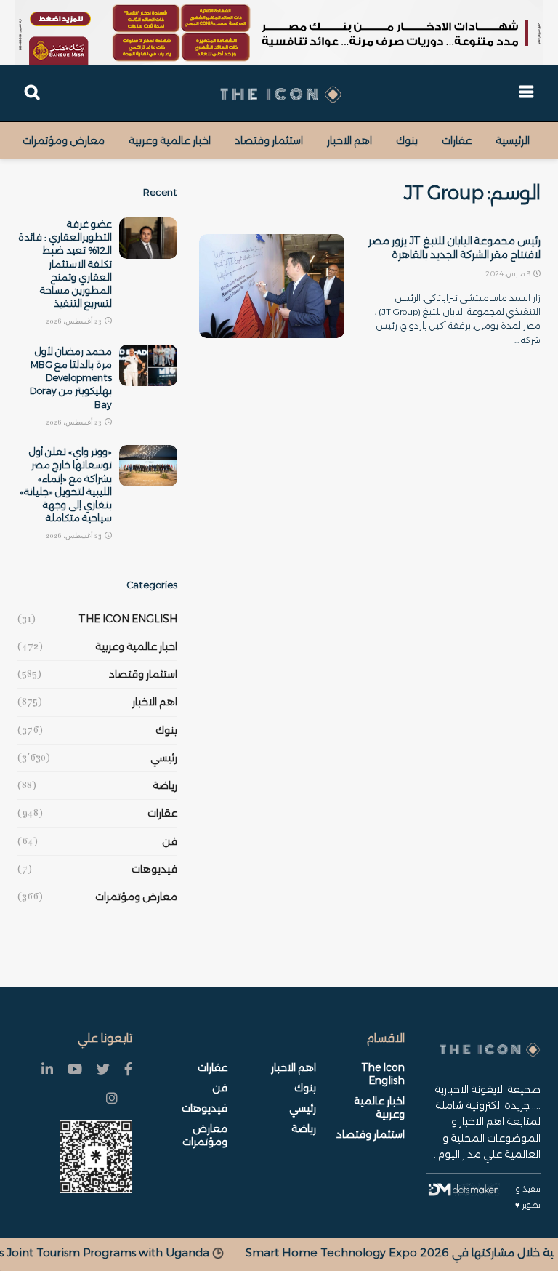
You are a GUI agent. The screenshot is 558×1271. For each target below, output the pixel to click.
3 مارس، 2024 (508, 273)
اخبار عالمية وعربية (170, 140)
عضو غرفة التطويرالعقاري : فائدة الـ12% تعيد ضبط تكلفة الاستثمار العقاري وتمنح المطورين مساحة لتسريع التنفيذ (65, 263)
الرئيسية (513, 140)
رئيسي (163, 757)
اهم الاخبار (349, 140)
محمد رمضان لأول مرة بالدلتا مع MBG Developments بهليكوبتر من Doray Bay (71, 377)
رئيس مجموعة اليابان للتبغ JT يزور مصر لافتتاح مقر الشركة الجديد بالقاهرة (454, 248)
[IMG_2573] (279, 33)
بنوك (407, 140)
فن (169, 841)
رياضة (165, 785)
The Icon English (127, 618)
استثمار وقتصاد (269, 140)
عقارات (457, 140)
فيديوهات (154, 868)
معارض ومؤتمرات (64, 140)
